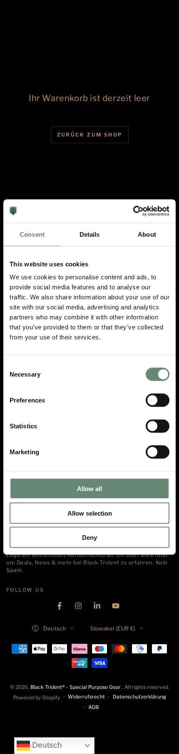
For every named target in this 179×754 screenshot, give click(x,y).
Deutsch (46, 745)
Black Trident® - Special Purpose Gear (76, 687)
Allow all (89, 488)
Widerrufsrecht (86, 696)
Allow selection (89, 512)
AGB (93, 707)
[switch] (157, 400)
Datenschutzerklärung (139, 696)
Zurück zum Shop (89, 135)
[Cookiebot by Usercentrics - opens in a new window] (133, 211)
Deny (89, 537)
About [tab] (147, 234)
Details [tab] (90, 234)
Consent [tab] (32, 234)
